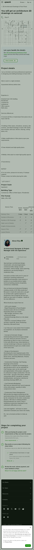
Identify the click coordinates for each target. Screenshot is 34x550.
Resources (5, 493)
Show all (9, 461)
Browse (22, 2)
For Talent (5, 488)
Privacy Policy (8, 542)
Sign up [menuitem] (29, 2)
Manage (28, 545)
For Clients (5, 482)
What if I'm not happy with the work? (15, 470)
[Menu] (2, 2)
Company (5, 499)
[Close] (30, 527)
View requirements (10, 440)
